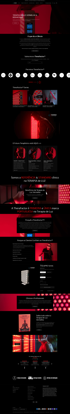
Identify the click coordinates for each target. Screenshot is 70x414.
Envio (45, 269)
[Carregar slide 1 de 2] (33, 204)
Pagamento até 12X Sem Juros (32, 387)
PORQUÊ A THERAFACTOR (16, 387)
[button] (19, 3)
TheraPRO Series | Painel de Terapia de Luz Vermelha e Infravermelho (20, 106)
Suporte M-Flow (49, 277)
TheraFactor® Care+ (30, 389)
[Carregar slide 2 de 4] (33, 353)
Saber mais (15, 170)
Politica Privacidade (30, 396)
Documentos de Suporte (31, 397)
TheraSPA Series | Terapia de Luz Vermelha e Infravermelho (49, 106)
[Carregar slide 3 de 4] (34, 353)
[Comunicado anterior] (13, 1)
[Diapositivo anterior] (31, 205)
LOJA (13, 386)
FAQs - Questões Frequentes (31, 390)
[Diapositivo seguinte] (36, 205)
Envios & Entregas (30, 393)
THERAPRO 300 (49, 272)
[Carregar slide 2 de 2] (34, 204)
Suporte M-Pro (43, 279)
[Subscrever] (41, 63)
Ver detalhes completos (50, 290)
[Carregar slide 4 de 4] (35, 353)
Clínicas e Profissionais (31, 386)
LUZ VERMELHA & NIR (15, 389)
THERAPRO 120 (43, 272)
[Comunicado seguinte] (57, 1)
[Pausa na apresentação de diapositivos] (38, 205)
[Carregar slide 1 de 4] (32, 353)
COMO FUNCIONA (35, 50)
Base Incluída (43, 277)
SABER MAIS (35, 230)
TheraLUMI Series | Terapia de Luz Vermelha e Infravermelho (34, 106)
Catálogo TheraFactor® (31, 399)
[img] (35, 357)
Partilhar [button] (42, 290)
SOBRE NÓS (14, 390)
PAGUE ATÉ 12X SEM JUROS (44, 284)
